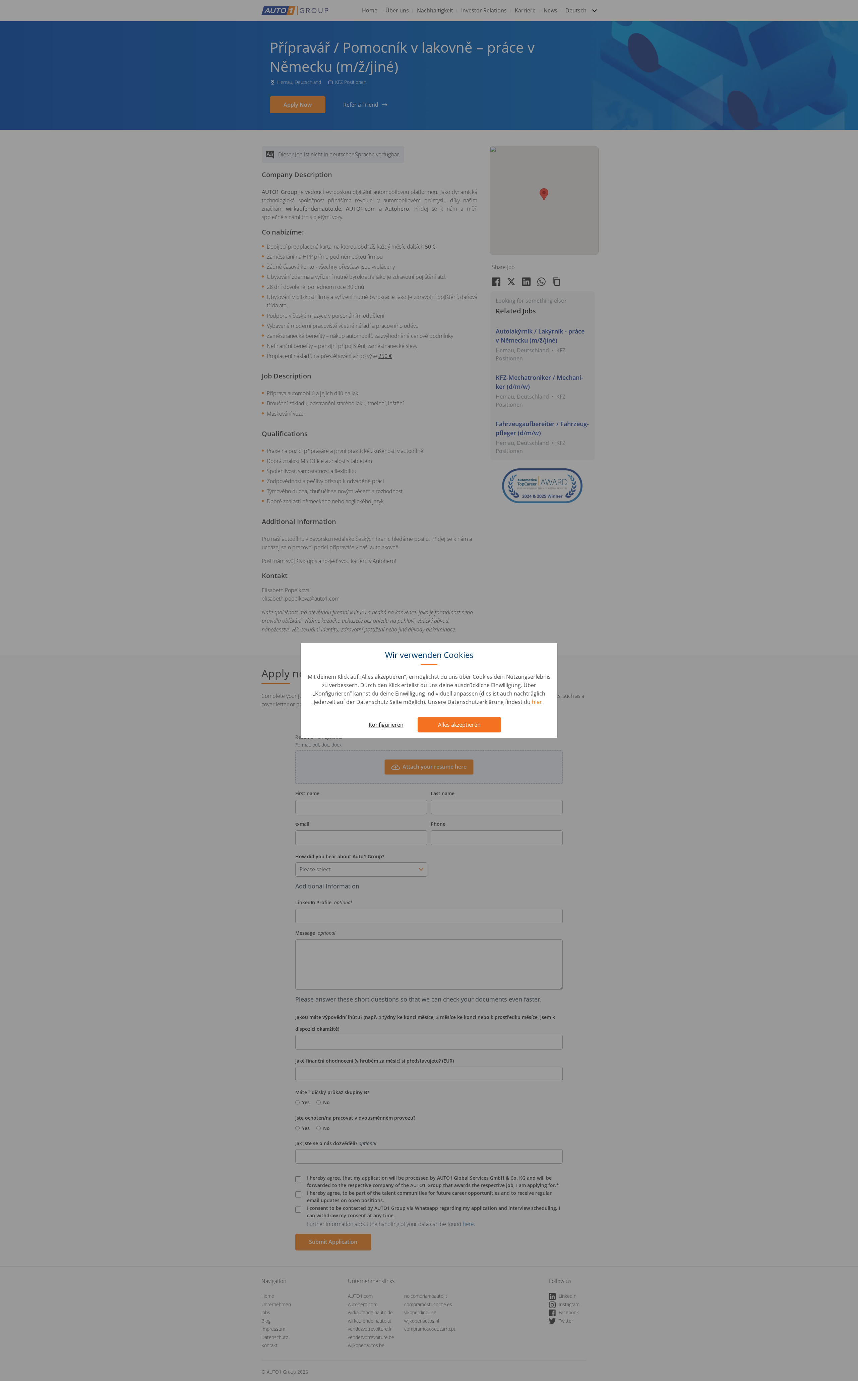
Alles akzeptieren (459, 724)
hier (537, 702)
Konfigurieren (386, 724)
